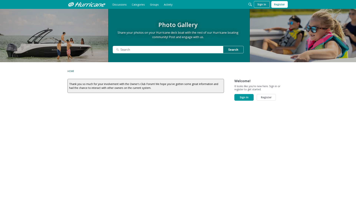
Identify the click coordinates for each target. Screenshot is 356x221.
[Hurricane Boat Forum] (86, 4)
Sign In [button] (244, 97)
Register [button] (266, 97)
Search (233, 50)
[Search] (250, 4)
